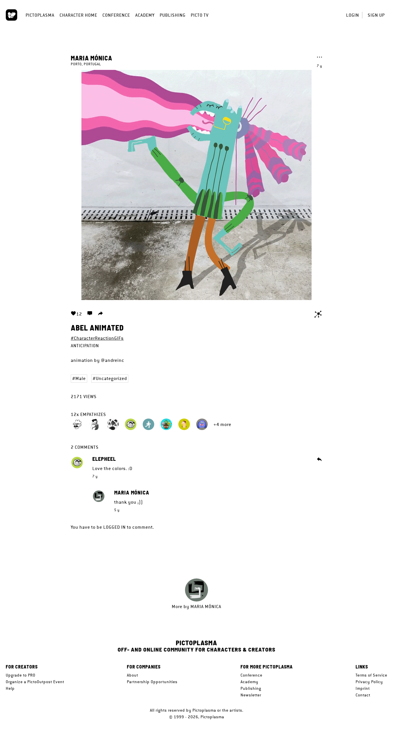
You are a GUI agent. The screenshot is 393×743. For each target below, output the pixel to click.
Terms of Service (371, 675)
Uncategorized (111, 378)
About (132, 675)
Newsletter (251, 695)
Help (10, 688)
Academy (144, 15)
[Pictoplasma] (11, 15)
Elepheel (104, 459)
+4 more (222, 424)
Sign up (376, 15)
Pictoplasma (40, 15)
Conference (116, 15)
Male (80, 378)
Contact (363, 695)
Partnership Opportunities (152, 681)
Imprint (363, 688)
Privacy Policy (369, 681)
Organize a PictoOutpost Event (35, 681)
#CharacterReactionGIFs (97, 338)
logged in (114, 527)
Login (352, 15)
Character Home (78, 15)
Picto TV (200, 15)
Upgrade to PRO (20, 675)
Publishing (173, 15)
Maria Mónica (91, 57)
